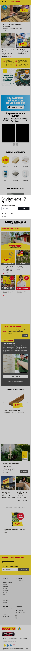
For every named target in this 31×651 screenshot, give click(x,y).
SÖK (24, 208)
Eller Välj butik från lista (7, 214)
